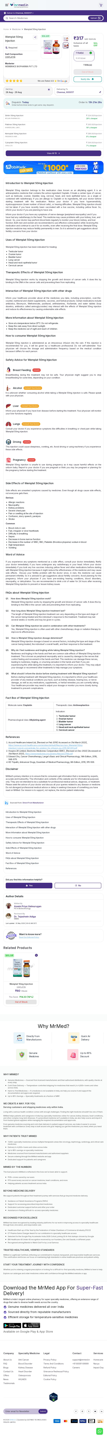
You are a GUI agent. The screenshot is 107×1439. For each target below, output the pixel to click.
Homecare (98, 1359)
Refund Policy (49, 1367)
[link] (6, 29)
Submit (43, 1411)
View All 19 (52, 153)
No (79, 885)
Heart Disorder (25, 1371)
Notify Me (85, 79)
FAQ (5, 1363)
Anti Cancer (23, 1359)
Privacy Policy (49, 1359)
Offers (6, 1375)
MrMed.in (12, 1420)
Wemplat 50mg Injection (35, 29)
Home (6, 29)
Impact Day (98, 1367)
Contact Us (8, 1371)
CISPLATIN (10, 57)
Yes (31, 885)
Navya (96, 1363)
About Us (7, 1359)
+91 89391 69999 (80, 1363)
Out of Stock (21, 1002)
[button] (6, 5)
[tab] (66, 38)
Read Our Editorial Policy (29, 937)
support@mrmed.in (81, 1359)
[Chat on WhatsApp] (100, 1431)
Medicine (16, 29)
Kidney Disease (25, 1367)
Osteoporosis (24, 1375)
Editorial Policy (50, 1375)
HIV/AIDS (22, 1379)
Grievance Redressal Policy (56, 1371)
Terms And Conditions (53, 1363)
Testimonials (9, 1383)
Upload (94, 18)
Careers (76, 1367)
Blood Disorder (25, 1363)
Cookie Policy (49, 1379)
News (5, 1379)
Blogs (5, 1367)
